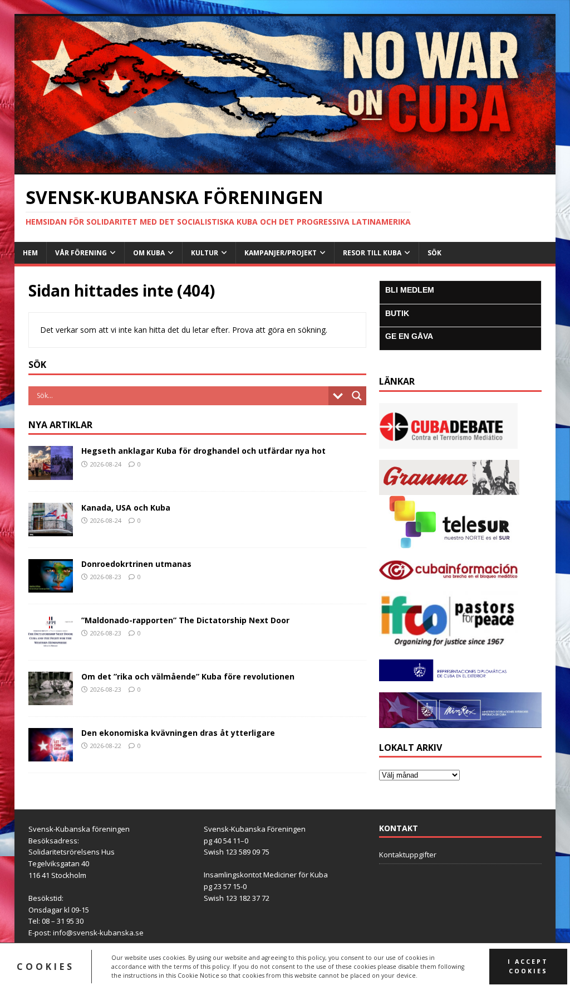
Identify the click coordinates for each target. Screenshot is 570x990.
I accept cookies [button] (528, 966)
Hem (30, 253)
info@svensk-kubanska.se (98, 933)
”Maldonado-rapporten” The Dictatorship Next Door (185, 620)
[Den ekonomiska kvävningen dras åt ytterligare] (50, 755)
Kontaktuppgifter (407, 855)
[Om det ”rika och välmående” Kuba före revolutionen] (50, 698)
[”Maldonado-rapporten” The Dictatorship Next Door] (50, 642)
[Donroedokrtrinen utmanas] (50, 585)
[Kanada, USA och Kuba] (50, 529)
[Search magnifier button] (356, 395)
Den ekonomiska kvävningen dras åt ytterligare (178, 732)
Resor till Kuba (372, 253)
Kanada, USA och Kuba (125, 507)
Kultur (204, 253)
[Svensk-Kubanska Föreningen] (285, 167)
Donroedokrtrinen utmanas (136, 564)
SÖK (434, 253)
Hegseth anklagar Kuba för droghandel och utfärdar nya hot (203, 450)
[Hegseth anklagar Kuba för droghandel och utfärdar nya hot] (50, 473)
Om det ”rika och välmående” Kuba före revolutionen (187, 676)
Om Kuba (149, 253)
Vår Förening (81, 253)
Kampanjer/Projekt (280, 253)
